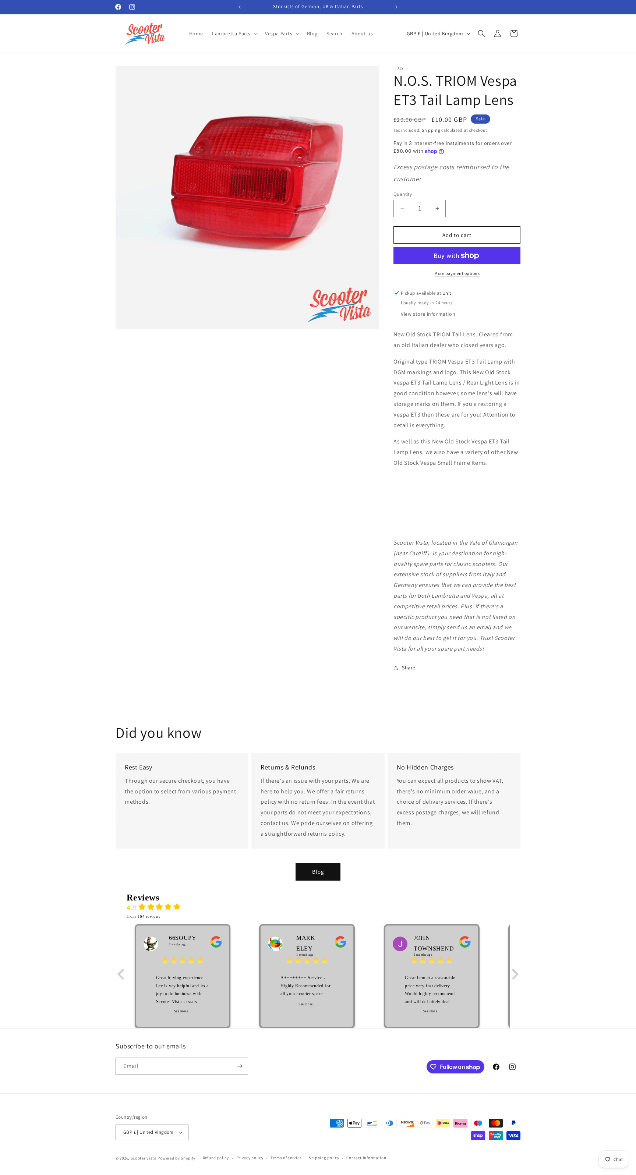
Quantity (402, 194)
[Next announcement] (396, 7)
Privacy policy (250, 1157)
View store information (428, 314)
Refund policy (216, 1157)
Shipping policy (324, 1157)
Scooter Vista (144, 1158)
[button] (234, 33)
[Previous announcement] (240, 7)
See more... (182, 1011)
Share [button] (409, 667)
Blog (318, 871)
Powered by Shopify (176, 1158)
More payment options (457, 273)
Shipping (431, 130)
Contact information (366, 1157)
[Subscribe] (240, 1066)
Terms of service (286, 1157)
